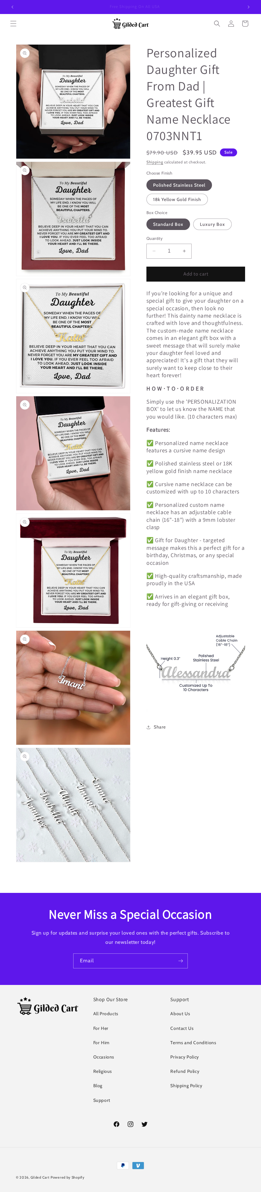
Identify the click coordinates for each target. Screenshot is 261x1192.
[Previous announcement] (12, 7)
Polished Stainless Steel (179, 185)
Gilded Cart (40, 1177)
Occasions (103, 1057)
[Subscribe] (180, 960)
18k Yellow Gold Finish (177, 199)
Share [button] (160, 727)
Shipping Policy (186, 1085)
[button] (13, 24)
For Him (101, 1042)
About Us (180, 1013)
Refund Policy (184, 1071)
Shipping (154, 162)
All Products (105, 1013)
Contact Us (182, 1028)
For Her (101, 1028)
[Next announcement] (249, 7)
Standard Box (168, 224)
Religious (102, 1071)
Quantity (154, 238)
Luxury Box (212, 224)
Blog (97, 1085)
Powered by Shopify (68, 1177)
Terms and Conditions (193, 1042)
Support (101, 1100)
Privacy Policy (184, 1057)
